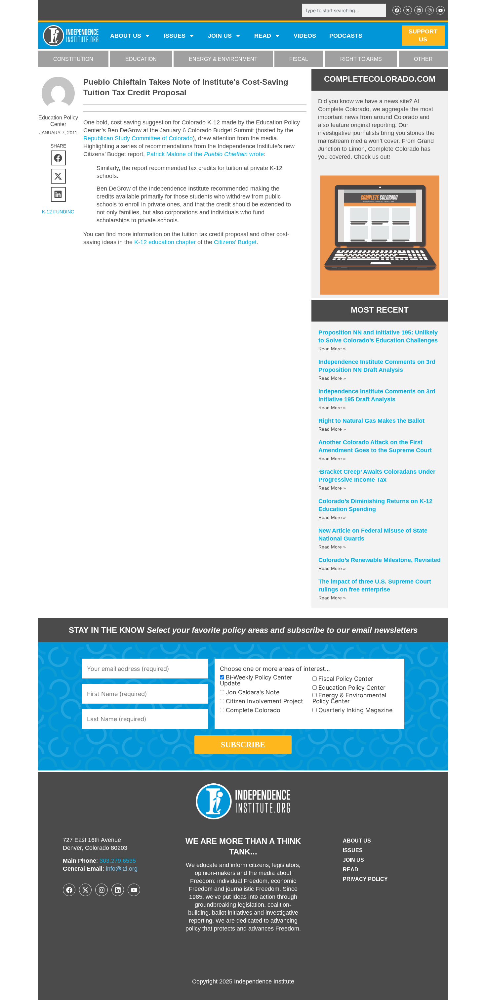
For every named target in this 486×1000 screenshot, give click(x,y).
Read (350, 869)
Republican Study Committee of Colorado (138, 138)
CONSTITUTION (73, 59)
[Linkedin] (418, 10)
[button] (58, 158)
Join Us (353, 860)
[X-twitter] (407, 10)
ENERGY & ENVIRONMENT (223, 59)
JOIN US (220, 35)
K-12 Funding (58, 211)
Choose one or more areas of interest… (275, 669)
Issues (174, 35)
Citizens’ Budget (235, 242)
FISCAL (298, 59)
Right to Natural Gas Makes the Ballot (371, 420)
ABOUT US (125, 35)
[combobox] (344, 10)
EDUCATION (141, 59)
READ (262, 35)
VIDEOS (305, 35)
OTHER (423, 59)
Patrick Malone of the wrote (205, 154)
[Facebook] (396, 10)
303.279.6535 (118, 860)
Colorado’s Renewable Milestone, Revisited (379, 560)
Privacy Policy (365, 879)
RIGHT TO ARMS (361, 59)
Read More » (332, 348)
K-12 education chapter (165, 242)
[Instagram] (429, 10)
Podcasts (345, 35)
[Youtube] (440, 10)
